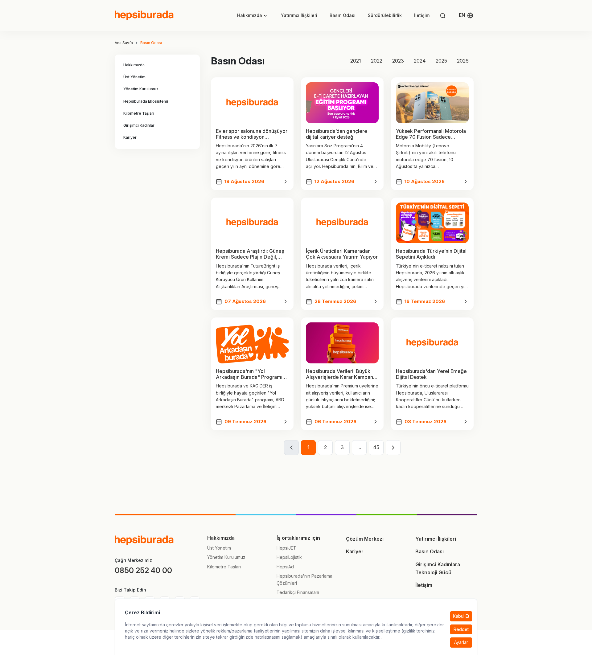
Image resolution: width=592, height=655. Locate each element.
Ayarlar (461, 642)
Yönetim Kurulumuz (226, 557)
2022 (376, 61)
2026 (463, 61)
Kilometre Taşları (224, 566)
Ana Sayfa (124, 43)
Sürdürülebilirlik (385, 15)
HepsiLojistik (289, 557)
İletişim (422, 15)
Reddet (461, 629)
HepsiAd (285, 566)
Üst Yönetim (219, 548)
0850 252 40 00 (143, 570)
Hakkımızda (249, 15)
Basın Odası (343, 15)
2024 (420, 61)
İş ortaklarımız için (298, 538)
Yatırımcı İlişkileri (299, 15)
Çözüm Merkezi (365, 539)
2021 (355, 61)
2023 (398, 61)
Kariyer (355, 551)
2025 (441, 61)
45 (376, 447)
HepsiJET (286, 548)
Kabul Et (461, 616)
